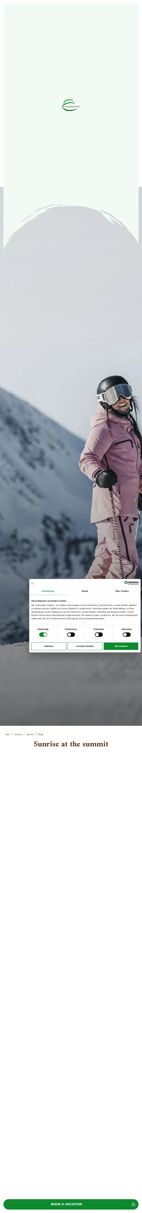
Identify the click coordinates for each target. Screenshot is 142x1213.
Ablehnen (49, 646)
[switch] (71, 634)
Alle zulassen (121, 646)
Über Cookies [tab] (122, 591)
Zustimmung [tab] (48, 591)
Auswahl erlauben (85, 646)
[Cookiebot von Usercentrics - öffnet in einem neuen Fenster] (126, 583)
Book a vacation (66, 1204)
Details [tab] (85, 591)
